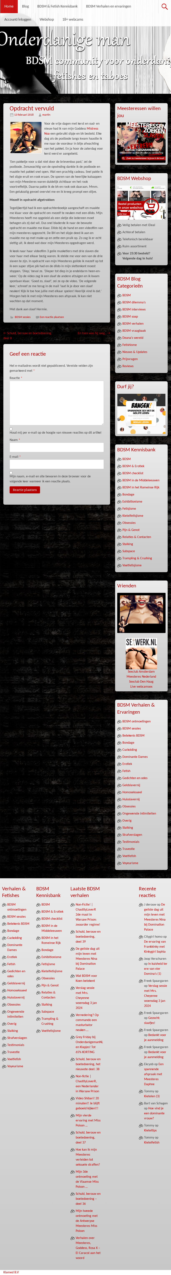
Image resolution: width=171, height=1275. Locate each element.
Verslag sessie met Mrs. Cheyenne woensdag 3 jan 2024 (86, 998)
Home (9, 7)
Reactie (16, 378)
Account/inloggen (17, 20)
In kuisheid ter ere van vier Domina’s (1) (155, 969)
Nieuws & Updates (134, 352)
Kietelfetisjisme (132, 516)
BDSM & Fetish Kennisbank (57, 7)
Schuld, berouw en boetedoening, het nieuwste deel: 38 (88, 1064)
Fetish (126, 771)
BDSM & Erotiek (133, 466)
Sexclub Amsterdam (141, 671)
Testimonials (130, 842)
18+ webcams (72, 20)
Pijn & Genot (131, 530)
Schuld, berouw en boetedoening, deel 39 (88, 936)
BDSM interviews (134, 309)
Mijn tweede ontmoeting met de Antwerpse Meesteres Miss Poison (87, 1221)
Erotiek (127, 764)
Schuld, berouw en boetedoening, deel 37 (88, 1137)
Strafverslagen (132, 835)
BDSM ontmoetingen (136, 721)
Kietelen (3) (152, 1096)
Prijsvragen (130, 359)
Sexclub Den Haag (141, 681)
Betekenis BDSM (133, 735)
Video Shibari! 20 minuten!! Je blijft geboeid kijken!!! (88, 1103)
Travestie (128, 849)
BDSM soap (130, 316)
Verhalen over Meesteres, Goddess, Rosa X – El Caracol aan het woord (88, 1248)
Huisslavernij (131, 799)
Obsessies (129, 523)
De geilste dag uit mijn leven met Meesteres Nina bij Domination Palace (87, 959)
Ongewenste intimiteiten (139, 813)
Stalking (127, 544)
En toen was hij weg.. (94, 333)
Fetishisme (129, 345)
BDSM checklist (132, 473)
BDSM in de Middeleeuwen (140, 480)
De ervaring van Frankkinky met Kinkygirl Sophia (155, 946)
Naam (15, 440)
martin (46, 114)
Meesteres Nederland (141, 676)
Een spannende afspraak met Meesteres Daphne (153, 1074)
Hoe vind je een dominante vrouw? (154, 1113)
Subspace (128, 551)
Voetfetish (129, 856)
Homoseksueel (132, 792)
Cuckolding (129, 750)
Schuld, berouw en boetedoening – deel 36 (88, 1199)
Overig (127, 820)
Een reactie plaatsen (52, 317)
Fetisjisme (129, 509)
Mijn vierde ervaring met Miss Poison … (88, 1120)
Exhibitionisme (132, 501)
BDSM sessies (22, 317)
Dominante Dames (135, 757)
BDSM (126, 295)
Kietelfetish (151, 1142)
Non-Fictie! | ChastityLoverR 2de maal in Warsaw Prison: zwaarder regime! (88, 914)
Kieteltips (150, 1130)
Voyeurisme (130, 863)
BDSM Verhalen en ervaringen (108, 7)
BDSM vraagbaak (134, 331)
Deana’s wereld (132, 338)
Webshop (47, 20)
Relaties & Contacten (136, 537)
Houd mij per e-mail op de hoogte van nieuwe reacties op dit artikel (55, 432)
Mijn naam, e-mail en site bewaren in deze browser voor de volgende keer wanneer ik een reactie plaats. (50, 479)
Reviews (127, 366)
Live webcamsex (141, 686)
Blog (25, 7)
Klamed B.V (11, 1272)
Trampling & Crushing (137, 558)
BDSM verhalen (132, 323)
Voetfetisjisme (132, 565)
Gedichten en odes (134, 778)
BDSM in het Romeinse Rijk (140, 487)
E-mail (15, 457)
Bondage (128, 494)
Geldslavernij (131, 785)
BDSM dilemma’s (134, 302)
